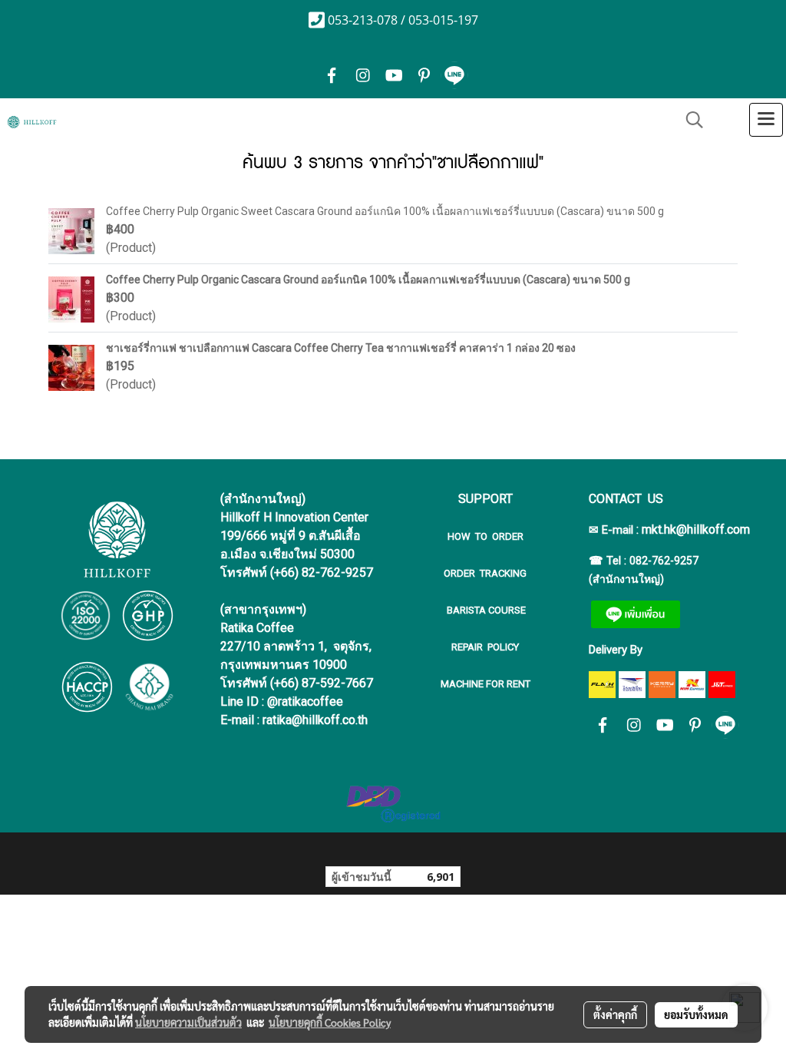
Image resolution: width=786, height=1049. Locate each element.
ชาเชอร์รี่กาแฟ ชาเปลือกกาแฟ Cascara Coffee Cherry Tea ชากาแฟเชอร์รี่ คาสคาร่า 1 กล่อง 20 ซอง (341, 348)
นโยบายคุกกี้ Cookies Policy (330, 1022)
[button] (689, 119)
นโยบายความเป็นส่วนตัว (188, 1022)
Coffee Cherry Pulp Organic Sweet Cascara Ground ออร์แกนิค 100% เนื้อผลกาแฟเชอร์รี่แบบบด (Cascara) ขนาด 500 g (385, 211)
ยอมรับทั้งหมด (696, 1014)
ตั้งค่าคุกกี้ (615, 1014)
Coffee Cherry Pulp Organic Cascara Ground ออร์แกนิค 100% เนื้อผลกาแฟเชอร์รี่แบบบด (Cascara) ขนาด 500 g (368, 279)
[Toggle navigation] (766, 120)
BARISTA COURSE (485, 610)
